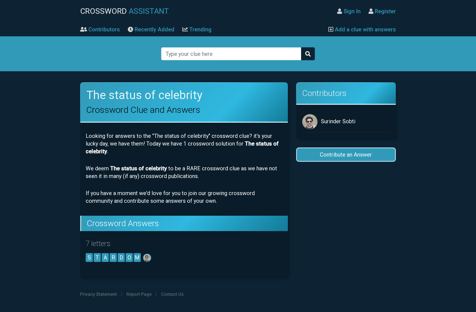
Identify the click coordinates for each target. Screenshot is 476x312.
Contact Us (172, 294)
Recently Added (153, 29)
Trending (200, 29)
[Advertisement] (346, 211)
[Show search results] (308, 53)
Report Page (139, 294)
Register (385, 11)
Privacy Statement (98, 294)
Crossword (124, 11)
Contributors (103, 29)
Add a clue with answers (364, 29)
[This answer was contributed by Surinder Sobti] (147, 257)
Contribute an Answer (346, 154)
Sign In (351, 11)
